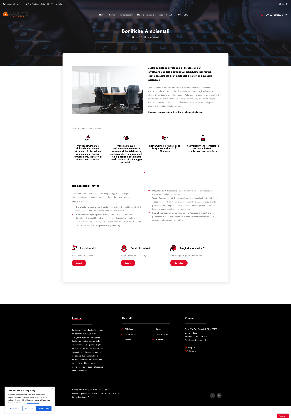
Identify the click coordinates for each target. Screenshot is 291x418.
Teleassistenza (162, 334)
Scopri (79, 263)
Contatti (159, 339)
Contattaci (178, 263)
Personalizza (14, 408)
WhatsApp (191, 351)
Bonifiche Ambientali (150, 37)
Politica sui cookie (33, 403)
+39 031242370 (200, 336)
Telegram (191, 347)
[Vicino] (52, 388)
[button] (144, 172)
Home (135, 37)
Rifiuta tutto (29, 408)
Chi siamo (129, 329)
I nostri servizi (131, 334)
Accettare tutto (44, 408)
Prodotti (128, 339)
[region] (30, 400)
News (158, 329)
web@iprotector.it (13, 4)
